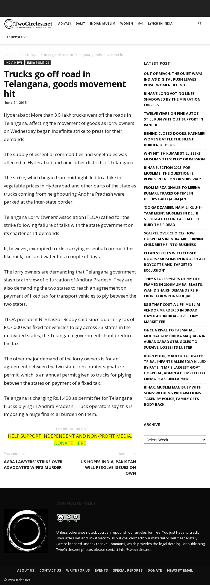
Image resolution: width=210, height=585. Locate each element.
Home (8, 54)
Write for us (78, 570)
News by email (180, 570)
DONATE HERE (70, 443)
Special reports (127, 570)
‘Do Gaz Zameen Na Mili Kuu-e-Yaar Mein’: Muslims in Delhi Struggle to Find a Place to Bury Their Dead (173, 216)
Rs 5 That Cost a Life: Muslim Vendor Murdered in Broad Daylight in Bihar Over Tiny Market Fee (172, 313)
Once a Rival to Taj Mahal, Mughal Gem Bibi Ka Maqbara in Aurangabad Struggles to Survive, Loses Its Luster (175, 339)
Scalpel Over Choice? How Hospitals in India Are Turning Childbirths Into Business (174, 239)
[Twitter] (193, 4)
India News (27, 54)
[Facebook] (166, 4)
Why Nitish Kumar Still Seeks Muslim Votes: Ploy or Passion (174, 156)
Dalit (59, 12)
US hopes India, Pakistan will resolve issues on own (108, 467)
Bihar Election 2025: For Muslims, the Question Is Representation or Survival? (172, 173)
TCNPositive (184, 12)
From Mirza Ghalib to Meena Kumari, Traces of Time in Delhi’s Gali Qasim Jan (172, 193)
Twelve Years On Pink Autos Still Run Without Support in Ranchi (173, 119)
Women (111, 12)
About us (25, 570)
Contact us (50, 570)
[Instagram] (184, 4)
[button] (199, 23)
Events (101, 570)
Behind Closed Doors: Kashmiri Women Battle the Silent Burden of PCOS (174, 139)
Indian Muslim (83, 12)
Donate (155, 570)
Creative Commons (109, 543)
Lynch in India (152, 12)
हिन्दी (128, 12)
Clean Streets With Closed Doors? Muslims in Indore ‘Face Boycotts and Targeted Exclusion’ (175, 262)
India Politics (38, 62)
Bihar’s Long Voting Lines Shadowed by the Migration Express (172, 99)
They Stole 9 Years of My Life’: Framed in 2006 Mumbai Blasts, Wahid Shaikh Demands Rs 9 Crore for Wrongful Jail (173, 287)
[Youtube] (202, 4)
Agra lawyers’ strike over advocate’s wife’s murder (33, 464)
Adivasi (40, 12)
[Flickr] (175, 4)
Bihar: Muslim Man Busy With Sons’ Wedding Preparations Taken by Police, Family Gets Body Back (173, 396)
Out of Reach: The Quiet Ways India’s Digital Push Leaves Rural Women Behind (173, 79)
